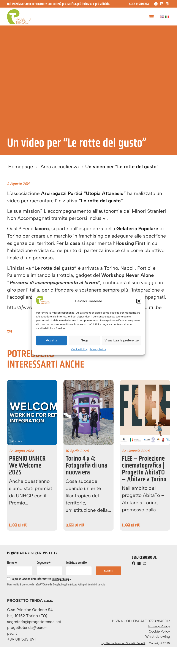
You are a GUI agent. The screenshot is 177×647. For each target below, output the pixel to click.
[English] (162, 16)
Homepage (20, 167)
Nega (84, 340)
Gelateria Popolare (137, 229)
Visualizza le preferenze (121, 340)
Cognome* (44, 563)
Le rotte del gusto (101, 201)
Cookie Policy (79, 349)
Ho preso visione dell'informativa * (41, 579)
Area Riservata (139, 4)
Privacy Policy (98, 349)
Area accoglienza (60, 167)
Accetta (51, 340)
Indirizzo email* (76, 563)
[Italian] (167, 16)
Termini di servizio (96, 584)
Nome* (12, 563)
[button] (139, 301)
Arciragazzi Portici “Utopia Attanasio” (83, 193)
